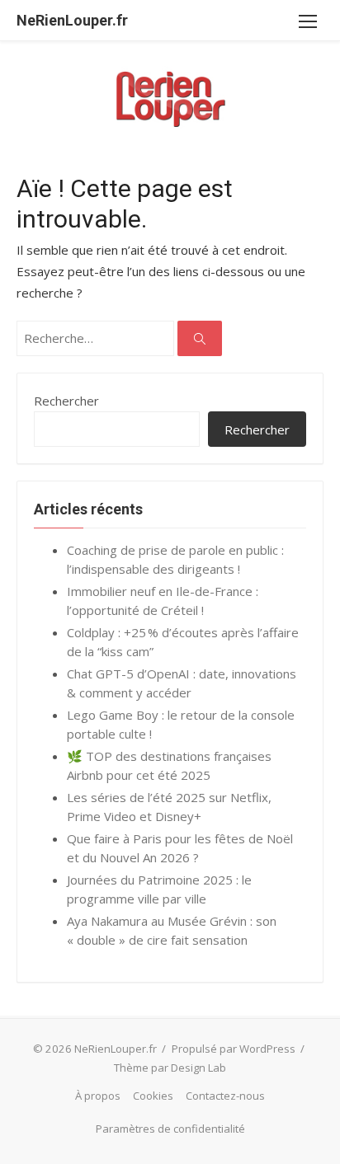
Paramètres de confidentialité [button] (170, 1128)
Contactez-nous (225, 1095)
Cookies (153, 1095)
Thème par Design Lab (170, 1067)
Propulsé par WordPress (233, 1048)
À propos (97, 1095)
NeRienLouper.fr (72, 20)
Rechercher (66, 400)
